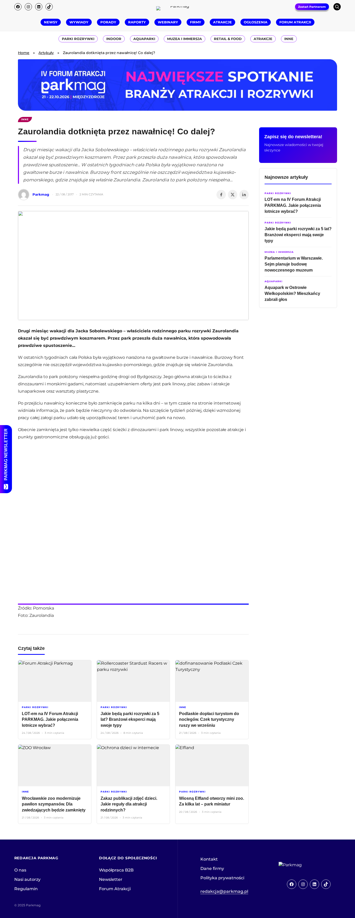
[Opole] (177, 85)
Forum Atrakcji (115, 888)
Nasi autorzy (27, 879)
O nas (20, 870)
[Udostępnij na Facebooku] (221, 194)
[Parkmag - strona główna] (305, 865)
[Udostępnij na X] (232, 194)
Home (23, 52)
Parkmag (40, 194)
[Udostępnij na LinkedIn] (244, 194)
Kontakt (209, 859)
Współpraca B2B (116, 870)
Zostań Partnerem (312, 7)
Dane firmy (212, 868)
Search (337, 6)
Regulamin (26, 888)
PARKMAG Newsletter (6, 454)
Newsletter (110, 879)
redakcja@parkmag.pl (224, 891)
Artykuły (46, 52)
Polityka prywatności (222, 877)
